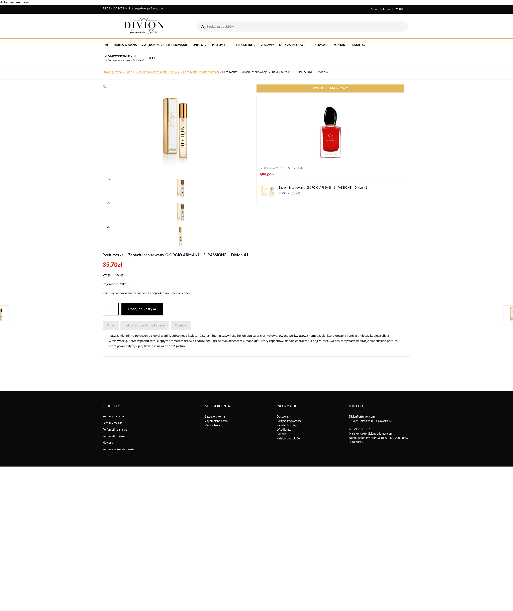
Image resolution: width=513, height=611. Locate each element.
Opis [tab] (111, 325)
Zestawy (267, 45)
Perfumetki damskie (115, 429)
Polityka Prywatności (289, 421)
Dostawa (282, 416)
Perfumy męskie (112, 423)
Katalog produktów (288, 438)
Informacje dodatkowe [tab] (144, 325)
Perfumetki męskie (114, 436)
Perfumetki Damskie (166, 72)
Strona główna (112, 72)
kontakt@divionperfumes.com (146, 8)
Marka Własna (125, 45)
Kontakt (340, 45)
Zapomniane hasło (216, 421)
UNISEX (198, 45)
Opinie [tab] (181, 325)
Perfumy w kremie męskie (118, 449)
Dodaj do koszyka (142, 309)
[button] (105, 86)
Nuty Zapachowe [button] (292, 45)
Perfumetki (142, 72)
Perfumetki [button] (243, 45)
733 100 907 (115, 8)
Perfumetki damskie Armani (201, 72)
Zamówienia (212, 425)
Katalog (358, 45)
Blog (152, 58)
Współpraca (284, 429)
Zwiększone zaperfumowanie (165, 45)
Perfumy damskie (113, 416)
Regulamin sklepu (287, 425)
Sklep (128, 72)
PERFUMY (218, 45)
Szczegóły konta (380, 9)
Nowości (321, 45)
